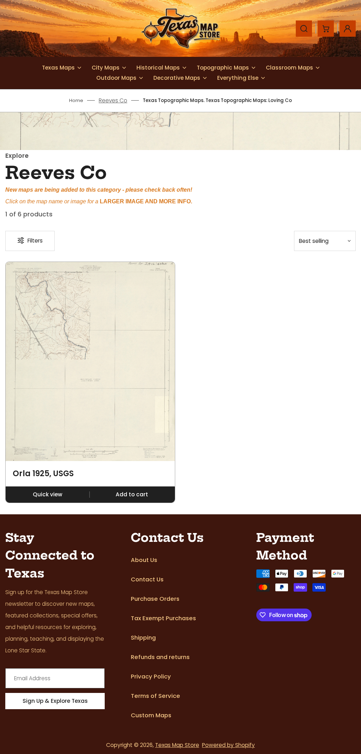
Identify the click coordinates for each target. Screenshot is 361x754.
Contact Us (147, 579)
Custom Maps (151, 715)
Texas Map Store (177, 745)
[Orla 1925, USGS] (90, 361)
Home (76, 100)
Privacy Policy (151, 676)
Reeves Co (113, 100)
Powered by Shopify (228, 745)
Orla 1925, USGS (43, 473)
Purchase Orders (155, 599)
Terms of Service (155, 696)
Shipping (143, 638)
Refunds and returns (160, 657)
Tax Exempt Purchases (163, 618)
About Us (144, 560)
